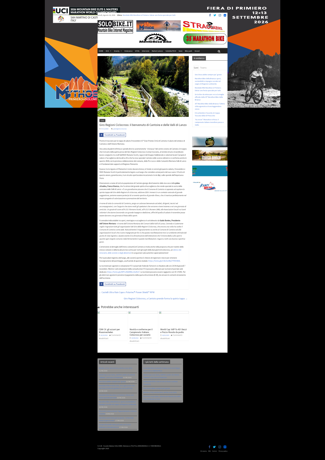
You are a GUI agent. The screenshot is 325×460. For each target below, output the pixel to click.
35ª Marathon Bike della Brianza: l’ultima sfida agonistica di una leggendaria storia (210, 106)
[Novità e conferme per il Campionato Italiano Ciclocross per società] (143, 312)
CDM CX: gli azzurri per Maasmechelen (109, 331)
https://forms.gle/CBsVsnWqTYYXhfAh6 (164, 261)
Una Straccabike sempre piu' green (156, 388)
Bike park (188, 51)
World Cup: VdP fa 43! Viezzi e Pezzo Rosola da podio (173, 331)
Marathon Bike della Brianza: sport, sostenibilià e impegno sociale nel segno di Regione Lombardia (208, 81)
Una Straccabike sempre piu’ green (208, 74)
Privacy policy (223, 451)
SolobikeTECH (171, 51)
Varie (180, 51)
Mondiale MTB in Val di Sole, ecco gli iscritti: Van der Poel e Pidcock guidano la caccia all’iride (157, 15)
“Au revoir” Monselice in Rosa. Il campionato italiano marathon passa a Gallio (209, 122)
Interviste (145, 51)
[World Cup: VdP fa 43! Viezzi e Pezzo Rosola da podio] (174, 312)
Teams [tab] (203, 67)
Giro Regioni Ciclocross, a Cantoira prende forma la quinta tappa (156, 298)
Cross (102, 120)
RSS (209, 451)
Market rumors (157, 51)
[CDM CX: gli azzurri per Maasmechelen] (112, 312)
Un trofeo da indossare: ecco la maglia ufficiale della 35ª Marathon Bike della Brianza (209, 97)
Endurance (129, 51)
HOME (101, 51)
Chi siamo (203, 451)
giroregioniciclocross (120, 129)
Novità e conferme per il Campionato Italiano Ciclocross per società (141, 332)
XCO (107, 51)
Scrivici (214, 451)
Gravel (197, 51)
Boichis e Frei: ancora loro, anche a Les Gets (115, 368)
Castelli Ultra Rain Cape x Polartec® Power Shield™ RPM (127, 292)
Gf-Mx (137, 51)
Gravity (116, 51)
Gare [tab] (196, 67)
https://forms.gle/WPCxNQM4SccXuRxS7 (123, 272)
